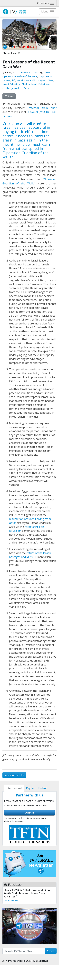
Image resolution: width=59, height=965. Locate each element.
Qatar (26, 88)
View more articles (14, 775)
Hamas (6, 80)
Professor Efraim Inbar (42, 108)
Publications (29, 72)
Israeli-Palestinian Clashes (16, 84)
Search (50, 951)
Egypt (42, 76)
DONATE (29, 812)
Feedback (15, 884)
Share (10, 96)
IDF (13, 80)
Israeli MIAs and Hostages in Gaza (35, 80)
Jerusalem (17, 88)
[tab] (14, 788)
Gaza (49, 76)
